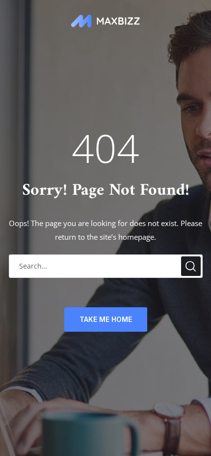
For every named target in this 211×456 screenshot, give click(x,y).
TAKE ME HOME (105, 319)
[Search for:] (106, 266)
